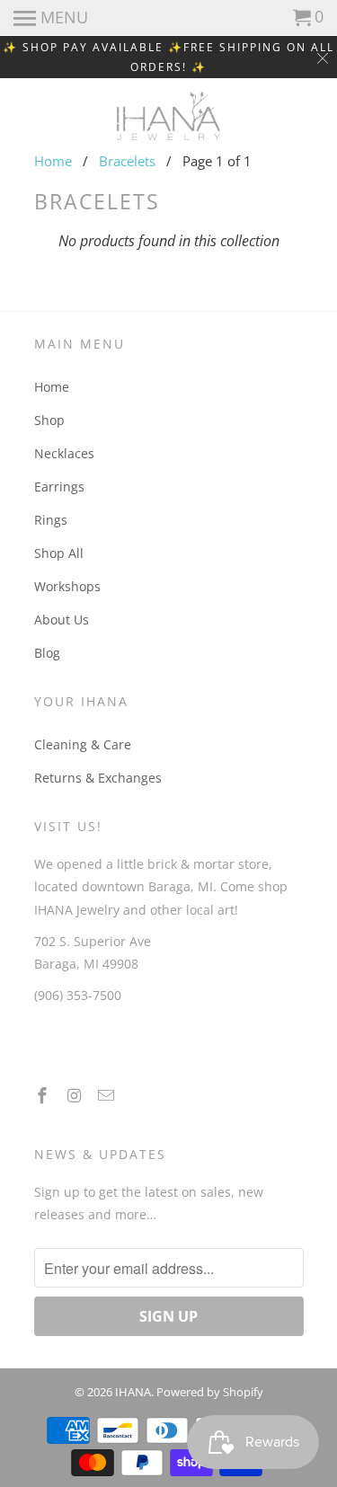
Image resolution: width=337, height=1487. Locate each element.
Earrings (59, 486)
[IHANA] (168, 116)
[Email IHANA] (108, 1095)
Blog (47, 652)
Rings (50, 519)
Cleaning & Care (82, 744)
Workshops (67, 586)
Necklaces (64, 453)
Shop (49, 420)
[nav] (50, 18)
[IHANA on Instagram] (75, 1095)
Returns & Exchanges (98, 777)
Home (53, 161)
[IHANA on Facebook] (44, 1095)
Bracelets (127, 161)
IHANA (133, 1392)
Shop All (59, 553)
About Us (61, 619)
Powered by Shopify (209, 1392)
